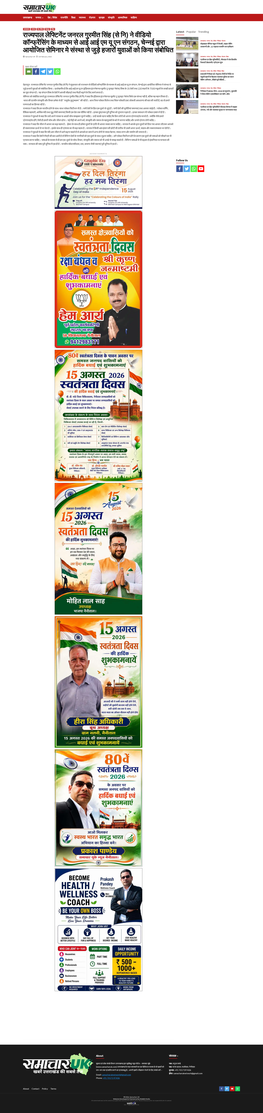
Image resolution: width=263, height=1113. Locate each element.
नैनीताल (219, 41)
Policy (45, 1088)
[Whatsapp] (57, 71)
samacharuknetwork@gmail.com (116, 1074)
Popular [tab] (191, 31)
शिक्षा (73, 17)
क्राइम (102, 17)
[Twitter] (50, 71)
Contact (35, 1088)
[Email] (28, 71)
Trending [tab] (203, 31)
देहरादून (47, 29)
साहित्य (134, 17)
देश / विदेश (52, 17)
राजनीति (64, 17)
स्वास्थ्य (82, 17)
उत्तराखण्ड (27, 17)
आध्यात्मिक (122, 17)
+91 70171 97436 (111, 1078)
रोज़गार (92, 17)
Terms (53, 1088)
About (26, 1088)
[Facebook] (36, 71)
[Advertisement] (98, 1012)
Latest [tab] (180, 31)
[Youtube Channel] (201, 168)
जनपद (38, 17)
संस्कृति (111, 17)
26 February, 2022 (45, 57)
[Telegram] (43, 71)
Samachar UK (30, 57)
